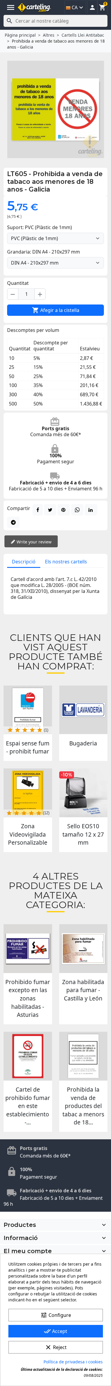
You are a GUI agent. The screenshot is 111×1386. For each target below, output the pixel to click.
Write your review (33, 542)
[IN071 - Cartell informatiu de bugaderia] (83, 710)
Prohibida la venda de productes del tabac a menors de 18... (83, 1105)
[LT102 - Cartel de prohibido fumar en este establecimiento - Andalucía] (28, 1056)
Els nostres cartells (66, 561)
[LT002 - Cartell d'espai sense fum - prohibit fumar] (28, 710)
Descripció (24, 561)
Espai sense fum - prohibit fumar (27, 747)
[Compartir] (38, 509)
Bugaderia (83, 743)
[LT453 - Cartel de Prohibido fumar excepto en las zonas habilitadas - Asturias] (28, 948)
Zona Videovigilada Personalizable (27, 834)
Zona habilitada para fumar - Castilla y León (83, 990)
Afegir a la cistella (55, 310)
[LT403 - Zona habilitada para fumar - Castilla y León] (83, 948)
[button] (92, 7)
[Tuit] (50, 509)
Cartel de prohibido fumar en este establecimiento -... (27, 1105)
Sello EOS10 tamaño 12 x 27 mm (83, 834)
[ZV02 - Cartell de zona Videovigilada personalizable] (28, 792)
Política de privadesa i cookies (73, 1362)
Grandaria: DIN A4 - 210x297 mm (43, 252)
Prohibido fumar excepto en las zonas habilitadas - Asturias (27, 998)
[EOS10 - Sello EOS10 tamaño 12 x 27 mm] (83, 792)
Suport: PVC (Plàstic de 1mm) (39, 227)
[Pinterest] (63, 509)
